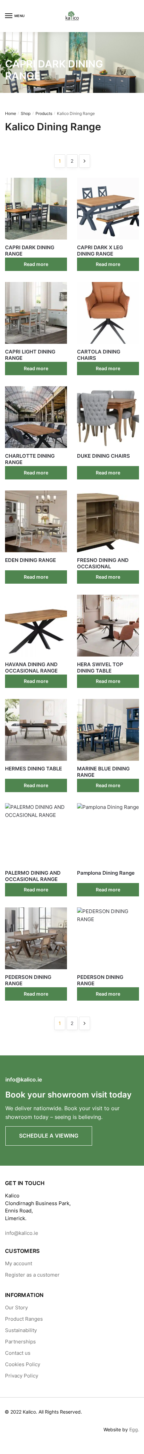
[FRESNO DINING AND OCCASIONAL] (108, 521)
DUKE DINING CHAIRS (103, 456)
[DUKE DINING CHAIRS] (108, 417)
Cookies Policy (22, 1364)
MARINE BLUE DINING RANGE (103, 771)
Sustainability (21, 1330)
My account (18, 1263)
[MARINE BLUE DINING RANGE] (108, 730)
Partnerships (20, 1341)
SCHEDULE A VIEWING (48, 1135)
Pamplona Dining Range (106, 873)
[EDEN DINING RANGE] (36, 521)
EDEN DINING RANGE (30, 560)
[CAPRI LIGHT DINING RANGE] (36, 313)
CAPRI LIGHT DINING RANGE (30, 354)
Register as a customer (32, 1275)
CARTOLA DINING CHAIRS (98, 354)
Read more (36, 264)
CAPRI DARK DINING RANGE (29, 250)
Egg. (134, 1429)
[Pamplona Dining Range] (108, 834)
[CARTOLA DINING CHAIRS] (108, 313)
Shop (25, 113)
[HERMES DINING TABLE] (36, 730)
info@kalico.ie (23, 1079)
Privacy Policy (21, 1375)
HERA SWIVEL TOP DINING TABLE (100, 667)
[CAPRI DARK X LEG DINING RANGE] (108, 209)
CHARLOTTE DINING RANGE (30, 459)
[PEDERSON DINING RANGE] (36, 938)
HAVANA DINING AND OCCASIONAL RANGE (31, 667)
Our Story (16, 1307)
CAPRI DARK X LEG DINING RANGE (100, 250)
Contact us (17, 1353)
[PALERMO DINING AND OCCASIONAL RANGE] (36, 834)
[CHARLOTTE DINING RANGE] (36, 417)
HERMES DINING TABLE (33, 768)
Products (43, 113)
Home (10, 113)
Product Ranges (24, 1319)
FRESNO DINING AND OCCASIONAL (103, 563)
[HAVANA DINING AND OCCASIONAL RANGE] (36, 626)
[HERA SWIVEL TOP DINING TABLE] (108, 626)
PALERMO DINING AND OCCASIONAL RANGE (33, 876)
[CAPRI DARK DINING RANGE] (36, 209)
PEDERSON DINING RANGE (28, 980)
